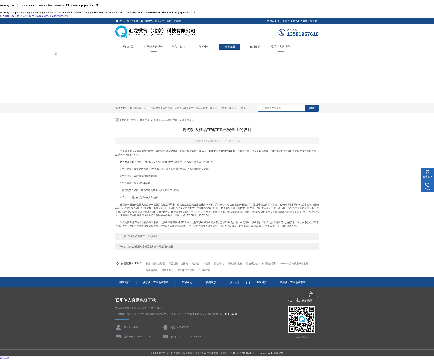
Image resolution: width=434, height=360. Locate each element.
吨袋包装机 (152, 270)
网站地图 (4, 358)
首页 (133, 120)
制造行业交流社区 (155, 263)
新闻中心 (204, 46)
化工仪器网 (231, 314)
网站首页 (128, 46)
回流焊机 (219, 263)
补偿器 (206, 263)
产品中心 (176, 46)
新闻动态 (211, 282)
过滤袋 (195, 263)
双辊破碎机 (204, 270)
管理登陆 (278, 353)
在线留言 (285, 21)
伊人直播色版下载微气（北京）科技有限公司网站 (155, 21)
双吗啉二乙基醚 (186, 270)
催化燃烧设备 (235, 263)
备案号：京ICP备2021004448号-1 (239, 353)
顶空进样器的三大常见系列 (142, 236)
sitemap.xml (265, 353)
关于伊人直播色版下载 (153, 49)
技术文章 (229, 46)
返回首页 (272, 21)
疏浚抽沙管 (252, 263)
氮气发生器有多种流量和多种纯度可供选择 (150, 246)
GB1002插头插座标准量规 (294, 263)
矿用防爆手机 (269, 263)
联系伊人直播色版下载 (305, 21)
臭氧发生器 (168, 270)
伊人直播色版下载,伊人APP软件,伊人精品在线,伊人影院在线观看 (34, 16)
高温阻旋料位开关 (178, 263)
